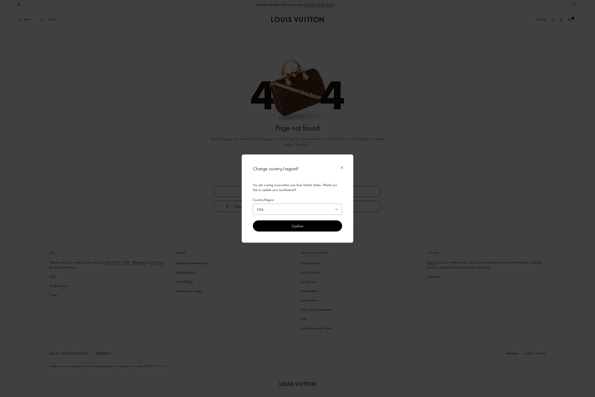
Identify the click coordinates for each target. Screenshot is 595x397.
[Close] (342, 167)
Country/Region (263, 200)
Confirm (298, 226)
